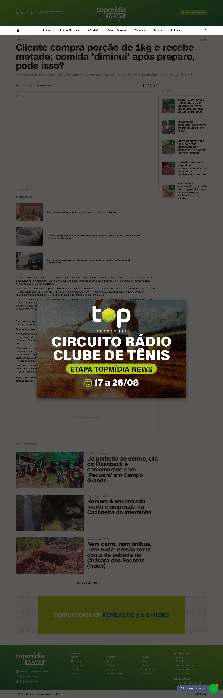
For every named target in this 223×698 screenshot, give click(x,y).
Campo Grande (116, 30)
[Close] (186, 300)
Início (46, 30)
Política (175, 30)
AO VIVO (93, 30)
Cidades (140, 30)
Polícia (158, 30)
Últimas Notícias (69, 30)
